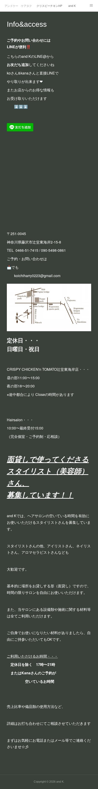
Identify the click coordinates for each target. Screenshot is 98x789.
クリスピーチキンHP (49, 6)
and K (72, 6)
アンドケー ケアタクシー (18, 6)
